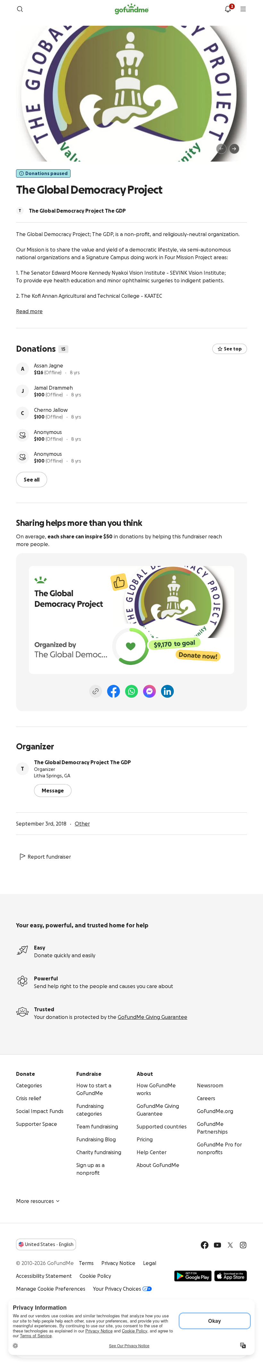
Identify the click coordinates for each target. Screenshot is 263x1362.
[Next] (234, 149)
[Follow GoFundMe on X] (230, 1245)
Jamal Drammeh (53, 388)
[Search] (19, 9)
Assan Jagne (48, 365)
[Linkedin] (167, 691)
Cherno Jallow (51, 410)
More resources (35, 1201)
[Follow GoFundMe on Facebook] (204, 1245)
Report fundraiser (49, 857)
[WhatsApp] (131, 691)
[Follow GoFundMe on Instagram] (243, 1245)
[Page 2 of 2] (34, 152)
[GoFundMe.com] (131, 9)
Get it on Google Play (193, 1275)
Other (82, 824)
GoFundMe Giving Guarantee (152, 1017)
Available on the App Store (230, 1275)
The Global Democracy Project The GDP (82, 762)
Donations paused (46, 173)
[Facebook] (113, 691)
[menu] (243, 9)
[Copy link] (95, 691)
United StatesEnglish (49, 1244)
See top (233, 348)
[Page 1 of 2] (27, 152)
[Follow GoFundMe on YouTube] (217, 1245)
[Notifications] (227, 9)
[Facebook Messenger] (149, 691)
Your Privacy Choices (117, 1289)
